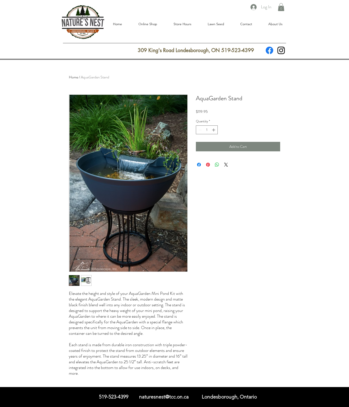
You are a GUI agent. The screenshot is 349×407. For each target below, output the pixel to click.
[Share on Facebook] (199, 165)
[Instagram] (281, 50)
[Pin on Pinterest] (208, 165)
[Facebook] (269, 50)
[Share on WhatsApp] (217, 165)
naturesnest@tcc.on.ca (164, 397)
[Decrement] (200, 130)
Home (73, 77)
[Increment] (214, 130)
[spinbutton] (207, 130)
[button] (281, 7)
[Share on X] (226, 165)
